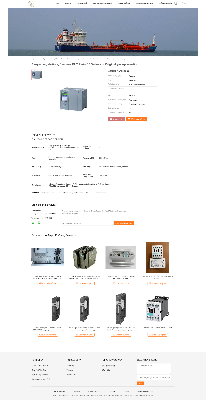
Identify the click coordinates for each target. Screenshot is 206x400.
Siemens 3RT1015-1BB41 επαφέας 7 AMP (157, 328)
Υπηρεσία (70, 370)
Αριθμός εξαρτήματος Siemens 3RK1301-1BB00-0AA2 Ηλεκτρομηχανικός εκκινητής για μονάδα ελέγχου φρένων (48, 329)
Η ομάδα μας (71, 375)
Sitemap (126, 391)
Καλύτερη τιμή (118, 119)
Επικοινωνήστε (138, 119)
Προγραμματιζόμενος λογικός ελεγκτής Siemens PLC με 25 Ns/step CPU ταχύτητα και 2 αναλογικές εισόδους (47, 277)
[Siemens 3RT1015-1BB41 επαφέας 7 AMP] (157, 308)
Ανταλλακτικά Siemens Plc (50, 193)
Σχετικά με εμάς (82, 3)
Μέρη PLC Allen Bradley (39, 370)
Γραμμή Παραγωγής (108, 365)
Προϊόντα (68, 3)
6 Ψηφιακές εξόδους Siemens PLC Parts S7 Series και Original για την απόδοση (97, 59)
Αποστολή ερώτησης (124, 223)
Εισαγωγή (70, 365)
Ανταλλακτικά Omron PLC (40, 365)
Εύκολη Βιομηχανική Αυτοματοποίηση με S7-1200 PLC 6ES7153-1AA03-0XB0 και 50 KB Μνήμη (84, 277)
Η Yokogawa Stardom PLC (40, 379)
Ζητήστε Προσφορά (165, 3)
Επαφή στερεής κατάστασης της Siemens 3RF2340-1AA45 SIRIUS (121, 277)
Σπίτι (57, 3)
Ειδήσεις (112, 391)
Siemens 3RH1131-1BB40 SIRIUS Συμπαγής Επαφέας (157, 277)
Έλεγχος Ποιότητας (123, 3)
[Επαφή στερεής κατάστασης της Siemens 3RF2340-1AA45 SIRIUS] (121, 257)
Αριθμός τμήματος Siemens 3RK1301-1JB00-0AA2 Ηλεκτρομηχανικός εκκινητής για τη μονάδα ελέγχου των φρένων (121, 329)
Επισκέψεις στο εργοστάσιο (102, 3)
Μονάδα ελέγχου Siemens (73, 193)
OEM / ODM (106, 370)
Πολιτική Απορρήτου (145, 391)
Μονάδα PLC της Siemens (96, 193)
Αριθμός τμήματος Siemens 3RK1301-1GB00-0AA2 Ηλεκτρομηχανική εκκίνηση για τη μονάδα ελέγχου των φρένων (84, 329)
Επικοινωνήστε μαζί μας (144, 3)
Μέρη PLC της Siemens (39, 375)
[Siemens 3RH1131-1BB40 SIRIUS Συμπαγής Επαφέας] (157, 257)
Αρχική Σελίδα (59, 391)
